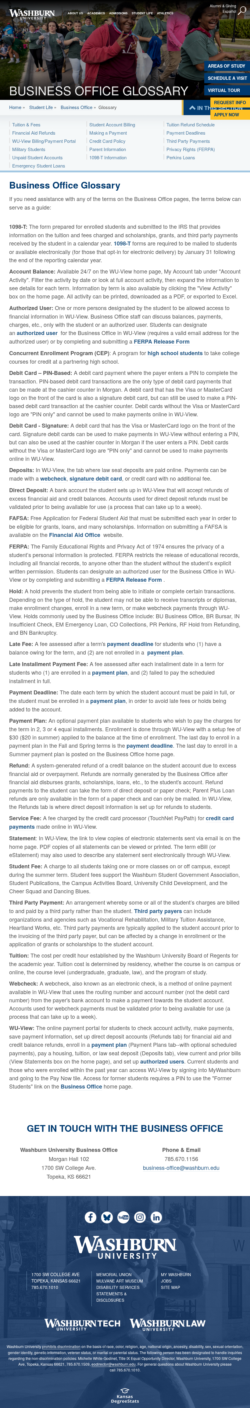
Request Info (230, 102)
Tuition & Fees (26, 124)
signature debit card (96, 478)
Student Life (41, 107)
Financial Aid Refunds (33, 132)
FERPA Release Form (162, 341)
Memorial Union (113, 1274)
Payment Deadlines (185, 132)
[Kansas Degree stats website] (125, 1398)
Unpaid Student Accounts (37, 157)
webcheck (53, 478)
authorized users (162, 1061)
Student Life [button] (142, 13)
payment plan (165, 652)
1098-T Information (108, 157)
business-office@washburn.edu (181, 1167)
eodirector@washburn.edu (113, 1364)
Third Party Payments (188, 141)
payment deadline (130, 644)
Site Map (170, 1287)
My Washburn (176, 1274)
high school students (175, 353)
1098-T (122, 243)
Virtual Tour (224, 90)
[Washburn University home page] (32, 14)
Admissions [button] (118, 13)
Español (229, 11)
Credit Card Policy (107, 141)
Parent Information (107, 149)
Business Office (76, 107)
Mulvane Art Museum (119, 1281)
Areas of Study (226, 66)
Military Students (28, 149)
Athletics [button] (165, 13)
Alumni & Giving (223, 5)
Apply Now (226, 114)
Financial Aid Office (74, 535)
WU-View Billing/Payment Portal (44, 141)
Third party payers (158, 911)
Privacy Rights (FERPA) (190, 149)
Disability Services (118, 1287)
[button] (242, 11)
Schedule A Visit (227, 78)
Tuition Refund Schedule (190, 124)
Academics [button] (96, 13)
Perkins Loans (180, 157)
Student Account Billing (112, 124)
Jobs (166, 1281)
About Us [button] (75, 13)
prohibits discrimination (61, 1346)
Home (15, 107)
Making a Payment (108, 132)
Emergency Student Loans (38, 165)
